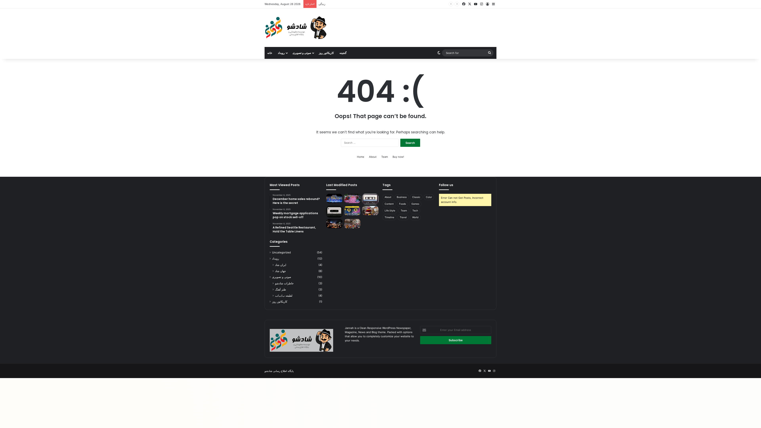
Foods (402, 203)
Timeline (389, 217)
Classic (416, 197)
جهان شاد (280, 271)
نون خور (323, 4)
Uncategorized (281, 252)
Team (384, 156)
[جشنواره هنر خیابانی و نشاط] (352, 223)
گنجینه (343, 52)
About (373, 156)
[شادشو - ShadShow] (296, 27)
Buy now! (398, 156)
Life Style (390, 210)
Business (402, 197)
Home (360, 156)
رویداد (281, 52)
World (415, 217)
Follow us (446, 185)
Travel (403, 217)
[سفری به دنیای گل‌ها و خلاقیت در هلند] (370, 210)
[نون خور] (334, 211)
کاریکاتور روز (326, 52)
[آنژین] (352, 211)
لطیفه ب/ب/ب (283, 295)
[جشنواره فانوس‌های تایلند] (334, 223)
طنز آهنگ (280, 289)
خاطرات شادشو (284, 283)
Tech (415, 210)
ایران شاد (280, 265)
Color (429, 197)
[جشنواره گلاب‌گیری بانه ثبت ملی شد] (352, 198)
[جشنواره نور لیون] (334, 198)
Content (389, 203)
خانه (269, 52)
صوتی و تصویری (302, 52)
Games (415, 203)
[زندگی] (370, 199)
